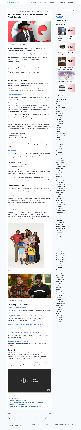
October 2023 (60, 208)
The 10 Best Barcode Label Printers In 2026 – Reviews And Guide (66, 38)
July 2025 (58, 170)
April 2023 (59, 220)
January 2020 (59, 273)
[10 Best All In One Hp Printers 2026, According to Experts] (66, 61)
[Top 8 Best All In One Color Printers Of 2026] (66, 88)
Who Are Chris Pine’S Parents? (18, 400)
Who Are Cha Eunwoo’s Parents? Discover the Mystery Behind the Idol (17, 416)
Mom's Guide (59, 121)
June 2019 (59, 285)
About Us (70, 424)
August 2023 (59, 212)
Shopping (58, 137)
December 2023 (60, 204)
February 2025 (60, 180)
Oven (57, 125)
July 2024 (58, 194)
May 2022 (58, 230)
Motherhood (59, 123)
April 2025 (59, 176)
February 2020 (60, 271)
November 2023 (60, 206)
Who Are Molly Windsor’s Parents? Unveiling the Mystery (25, 406)
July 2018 (58, 307)
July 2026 (58, 147)
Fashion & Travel (60, 107)
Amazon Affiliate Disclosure (59, 424)
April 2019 (58, 289)
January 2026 (59, 158)
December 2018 (60, 297)
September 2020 (60, 260)
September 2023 (60, 210)
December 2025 (60, 160)
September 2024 (60, 190)
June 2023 (59, 216)
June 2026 (59, 148)
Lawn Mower (59, 115)
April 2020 (59, 267)
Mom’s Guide (42, 2)
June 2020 (59, 265)
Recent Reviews (60, 133)
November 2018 (60, 299)
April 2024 (59, 200)
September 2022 (60, 228)
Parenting (58, 127)
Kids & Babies (32, 2)
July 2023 (58, 214)
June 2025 (59, 172)
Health (58, 111)
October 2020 (60, 258)
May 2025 (58, 174)
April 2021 (58, 250)
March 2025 (59, 178)
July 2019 (58, 283)
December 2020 (60, 256)
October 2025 (59, 164)
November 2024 (60, 186)
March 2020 (59, 269)
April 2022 (59, 232)
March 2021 (59, 252)
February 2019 (60, 293)
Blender (58, 103)
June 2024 (59, 196)
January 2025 (59, 182)
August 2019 (59, 281)
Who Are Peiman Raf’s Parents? (18, 404)
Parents (58, 129)
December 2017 (60, 321)
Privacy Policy (35, 424)
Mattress (58, 119)
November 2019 (60, 275)
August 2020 (59, 262)
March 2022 (59, 234)
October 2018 (59, 301)
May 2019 (58, 287)
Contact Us (56, 427)
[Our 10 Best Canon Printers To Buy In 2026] (66, 47)
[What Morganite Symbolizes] (66, 75)
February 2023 (60, 222)
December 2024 (60, 184)
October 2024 (60, 188)
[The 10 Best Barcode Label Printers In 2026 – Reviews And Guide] (66, 31)
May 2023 (59, 218)
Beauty (58, 101)
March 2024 (59, 202)
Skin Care (58, 139)
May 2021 (58, 248)
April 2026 (59, 152)
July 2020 (58, 263)
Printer (58, 131)
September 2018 (60, 303)
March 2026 (59, 154)
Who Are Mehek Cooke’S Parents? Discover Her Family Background (43, 416)
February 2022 (60, 236)
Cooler (58, 105)
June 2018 (59, 309)
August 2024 (59, 192)
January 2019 (59, 295)
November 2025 (60, 162)
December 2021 (60, 238)
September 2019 (60, 279)
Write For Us (49, 427)
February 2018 (60, 317)
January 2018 (59, 319)
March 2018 (59, 315)
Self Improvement (60, 135)
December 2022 (60, 226)
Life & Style (62, 2)
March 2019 (59, 291)
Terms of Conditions (46, 424)
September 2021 (60, 244)
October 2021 (59, 242)
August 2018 (59, 305)
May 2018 (58, 311)
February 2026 (60, 156)
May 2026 (58, 150)
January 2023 (59, 224)
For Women (59, 109)
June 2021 (59, 246)
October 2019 (59, 277)
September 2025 (60, 166)
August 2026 (59, 145)
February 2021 (60, 254)
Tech (57, 141)
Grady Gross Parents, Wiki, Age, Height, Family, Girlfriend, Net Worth (28, 402)
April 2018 (58, 313)
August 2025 (59, 168)
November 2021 (60, 240)
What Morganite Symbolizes (65, 81)
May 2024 (59, 198)
